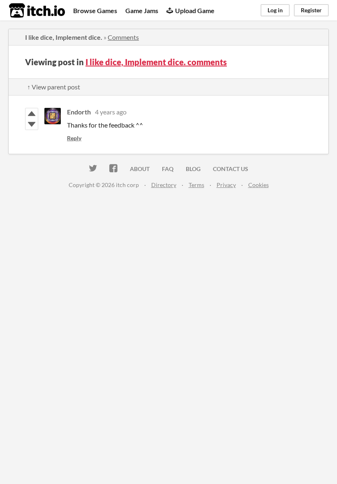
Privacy (226, 184)
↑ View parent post (53, 87)
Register (311, 10)
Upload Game (195, 10)
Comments (123, 37)
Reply (74, 138)
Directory (163, 184)
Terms (196, 184)
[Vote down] (31, 124)
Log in (275, 10)
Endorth (79, 112)
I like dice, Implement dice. (63, 37)
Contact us (230, 168)
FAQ (167, 168)
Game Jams (141, 10)
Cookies (258, 184)
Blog (193, 168)
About (140, 168)
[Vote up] (31, 113)
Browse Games (95, 10)
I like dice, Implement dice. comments (156, 62)
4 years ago (111, 112)
